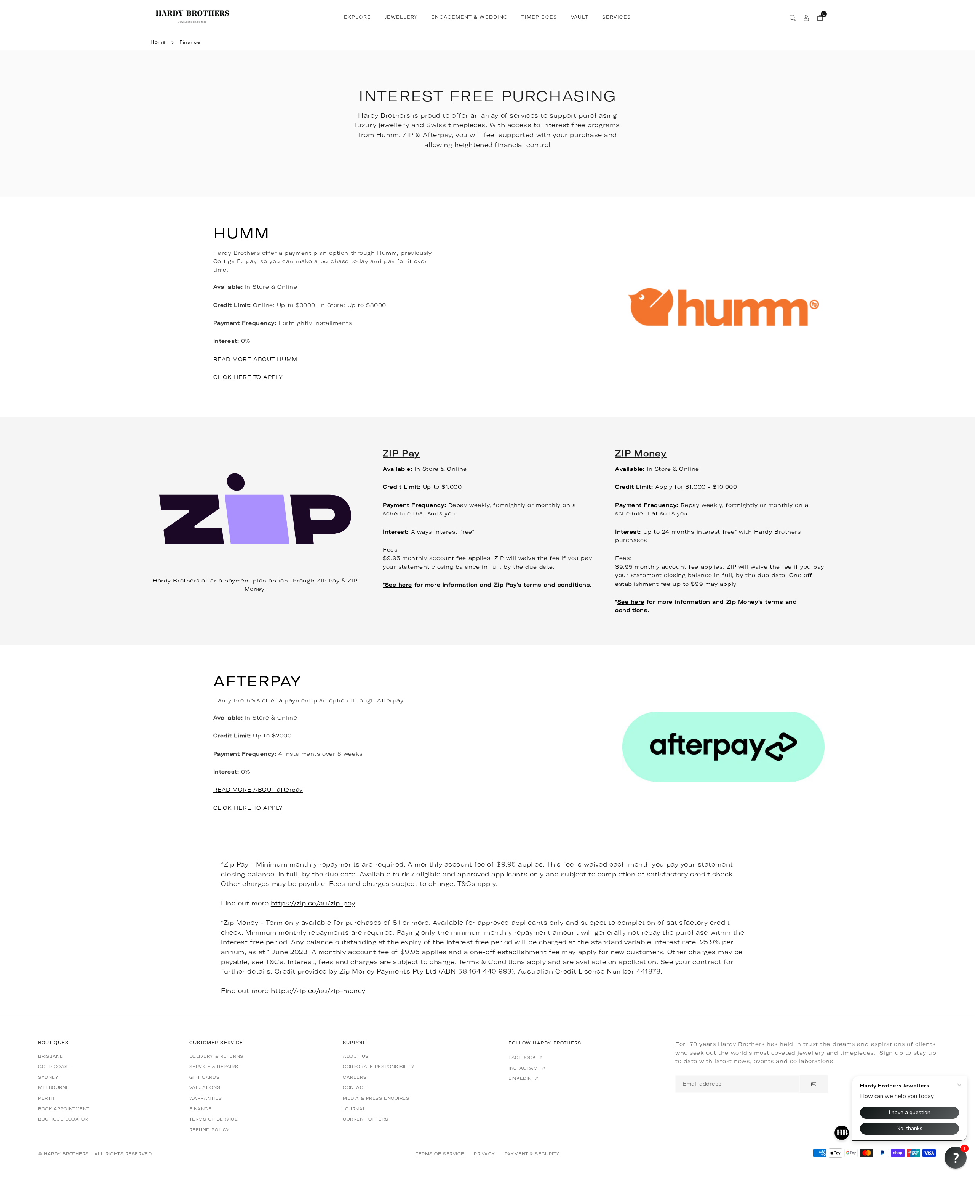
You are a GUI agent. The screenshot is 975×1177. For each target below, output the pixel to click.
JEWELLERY (401, 17)
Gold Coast (54, 1066)
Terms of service (213, 1119)
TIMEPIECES (539, 17)
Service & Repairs (213, 1066)
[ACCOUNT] (806, 17)
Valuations (205, 1087)
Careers (354, 1077)
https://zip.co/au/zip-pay (313, 903)
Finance (200, 1108)
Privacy (484, 1153)
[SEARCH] (792, 17)
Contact (354, 1087)
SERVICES (616, 17)
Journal (354, 1108)
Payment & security (532, 1153)
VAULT (579, 17)
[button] (956, 1158)
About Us (355, 1056)
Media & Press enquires (376, 1098)
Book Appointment (64, 1108)
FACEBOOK (522, 1057)
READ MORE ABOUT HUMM (255, 359)
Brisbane (50, 1056)
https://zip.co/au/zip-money (318, 991)
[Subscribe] (814, 1084)
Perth (46, 1098)
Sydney (48, 1077)
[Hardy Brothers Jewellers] (192, 16)
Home (158, 42)
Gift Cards (204, 1077)
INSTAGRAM (524, 1068)
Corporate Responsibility (378, 1066)
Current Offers (365, 1119)
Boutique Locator (63, 1119)
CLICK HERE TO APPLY (248, 377)
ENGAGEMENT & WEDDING (469, 17)
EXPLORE (357, 17)
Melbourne (53, 1087)
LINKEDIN (520, 1078)
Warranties (205, 1098)
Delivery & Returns (216, 1056)
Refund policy (209, 1129)
